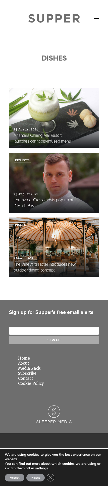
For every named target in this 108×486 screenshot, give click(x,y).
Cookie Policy (31, 383)
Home (24, 358)
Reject (35, 478)
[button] (96, 18)
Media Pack (29, 368)
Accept (14, 478)
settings (41, 468)
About (23, 363)
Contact (25, 378)
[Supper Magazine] (54, 18)
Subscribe (27, 373)
